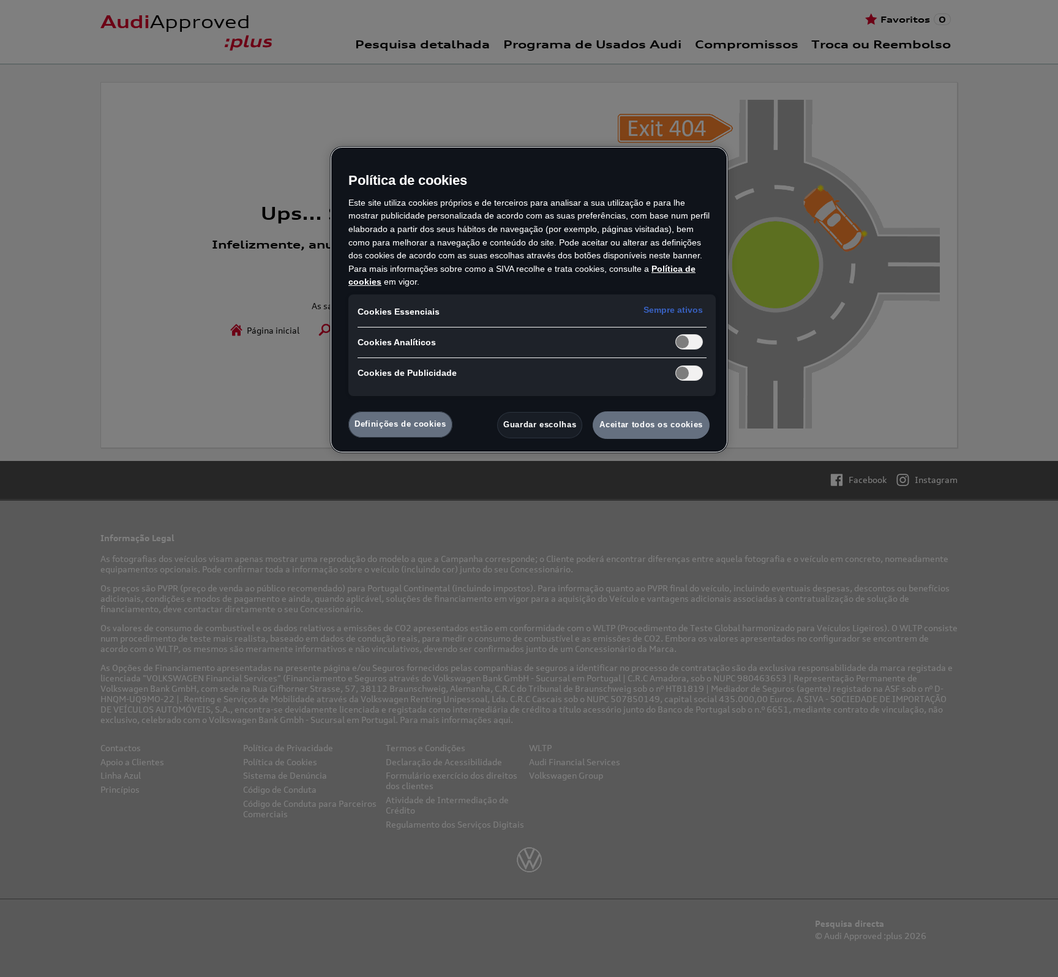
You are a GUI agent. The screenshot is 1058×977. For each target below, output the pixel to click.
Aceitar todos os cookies (651, 424)
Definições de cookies (400, 424)
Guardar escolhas (539, 424)
